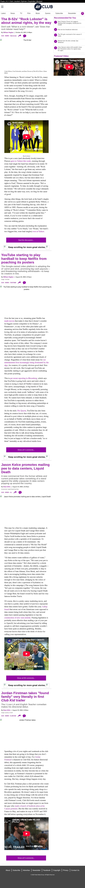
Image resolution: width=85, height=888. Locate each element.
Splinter (24, 1)
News (13, 13)
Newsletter (72, 13)
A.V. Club (9, 1)
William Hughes (8, 32)
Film (28, 13)
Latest (3, 13)
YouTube (13, 282)
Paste (2, 1)
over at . (38, 231)
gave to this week (21, 161)
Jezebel (17, 1)
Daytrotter (31, 1)
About (8, 870)
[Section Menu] (2, 6)
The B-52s (13, 36)
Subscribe (59, 13)
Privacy (65, 870)
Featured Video (61, 56)
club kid (13, 716)
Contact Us (75, 870)
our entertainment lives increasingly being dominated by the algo (26, 362)
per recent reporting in (23, 378)
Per (21, 411)
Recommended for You (65, 18)
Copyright (56, 870)
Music (38, 13)
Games (47, 13)
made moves (9, 321)
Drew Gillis (6, 487)
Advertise (26, 870)
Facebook (46, 870)
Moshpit (39, 1)
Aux (2, 36)
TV (21, 13)
